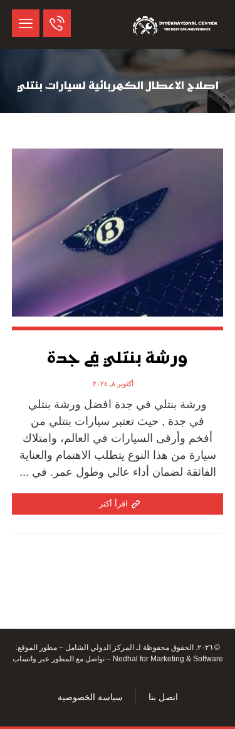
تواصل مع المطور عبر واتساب (59, 658)
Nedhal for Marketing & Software (167, 658)
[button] (25, 23)
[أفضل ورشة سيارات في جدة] (176, 24)
